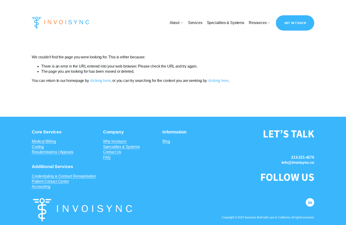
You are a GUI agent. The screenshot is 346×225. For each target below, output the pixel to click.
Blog (166, 141)
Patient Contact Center (50, 181)
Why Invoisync (115, 141)
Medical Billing (44, 141)
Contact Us (112, 152)
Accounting (41, 187)
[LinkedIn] (310, 202)
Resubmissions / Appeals (52, 152)
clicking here (100, 81)
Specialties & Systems (121, 147)
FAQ (107, 157)
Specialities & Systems (225, 23)
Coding (38, 147)
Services (195, 23)
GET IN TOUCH (295, 23)
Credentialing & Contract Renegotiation (64, 176)
